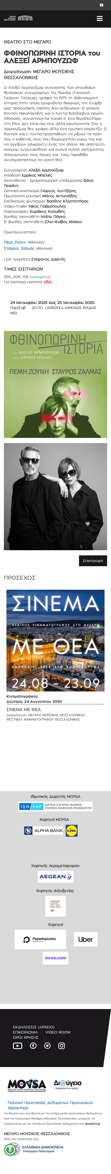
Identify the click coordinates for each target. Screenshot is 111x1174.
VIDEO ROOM (57, 1032)
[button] (10, 1150)
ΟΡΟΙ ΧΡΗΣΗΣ (25, 1037)
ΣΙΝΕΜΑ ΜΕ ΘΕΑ (23, 709)
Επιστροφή (93, 561)
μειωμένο (40, 277)
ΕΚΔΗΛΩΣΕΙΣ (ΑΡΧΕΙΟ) (34, 1027)
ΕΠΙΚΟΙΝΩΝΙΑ (25, 1032)
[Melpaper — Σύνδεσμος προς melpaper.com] (86, 829)
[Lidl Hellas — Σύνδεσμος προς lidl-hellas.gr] (64, 829)
